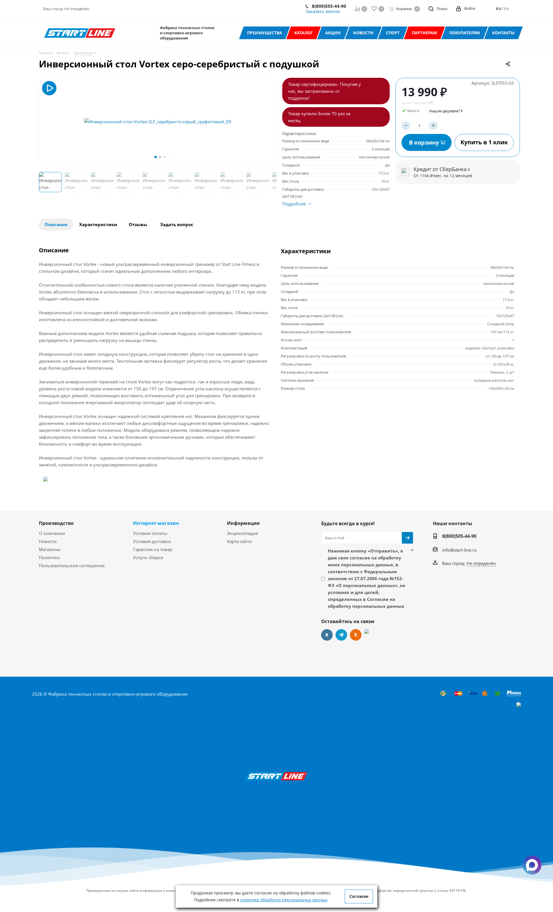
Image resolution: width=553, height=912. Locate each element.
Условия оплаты (150, 533)
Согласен (358, 896)
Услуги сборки (148, 557)
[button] (155, 157)
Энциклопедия (242, 533)
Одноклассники (355, 635)
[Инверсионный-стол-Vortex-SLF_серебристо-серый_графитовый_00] (157, 121)
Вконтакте (327, 635)
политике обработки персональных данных (283, 899)
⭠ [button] (51, 121)
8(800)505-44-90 (329, 6)
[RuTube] (370, 635)
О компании (52, 533)
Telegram (341, 635)
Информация (243, 523)
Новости (48, 541)
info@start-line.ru (459, 550)
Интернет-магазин (156, 523)
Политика (49, 557)
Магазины (49, 549)
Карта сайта (239, 541)
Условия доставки (152, 541)
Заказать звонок (323, 11)
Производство (56, 523)
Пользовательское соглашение (72, 565)
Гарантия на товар (152, 549)
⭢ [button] (264, 121)
